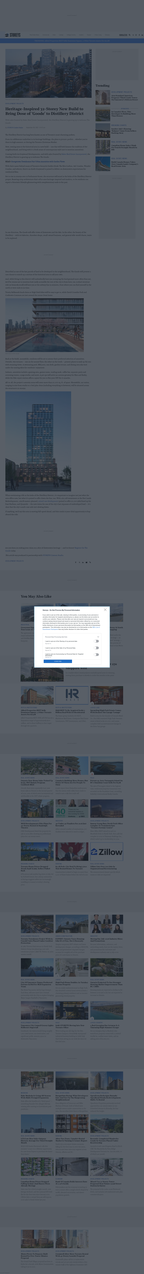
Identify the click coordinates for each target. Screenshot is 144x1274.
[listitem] (72, 637)
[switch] (96, 641)
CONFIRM (58, 661)
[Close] (106, 610)
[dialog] (72, 637)
